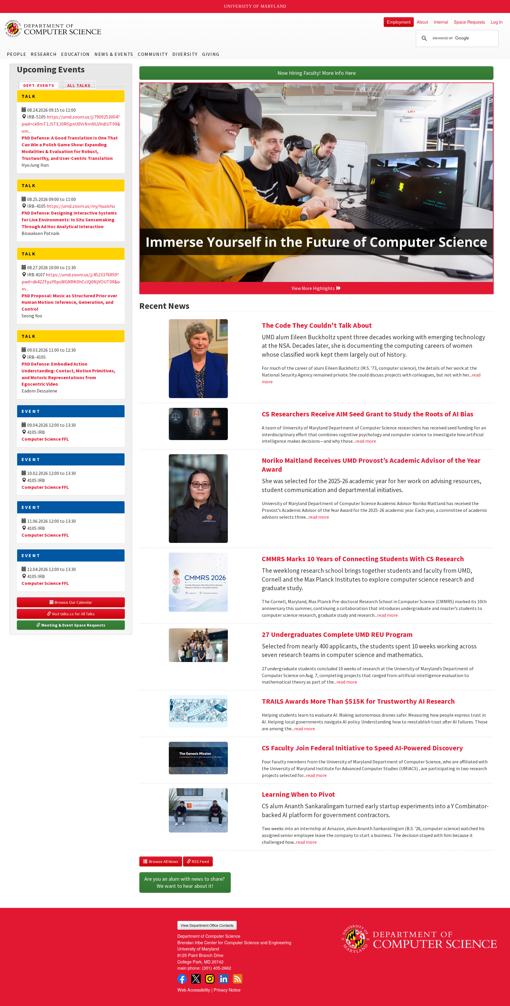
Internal (441, 22)
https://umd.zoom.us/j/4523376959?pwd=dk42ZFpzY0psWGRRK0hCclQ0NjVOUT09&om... (71, 282)
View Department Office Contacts (207, 925)
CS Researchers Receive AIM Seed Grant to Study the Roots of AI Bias (367, 413)
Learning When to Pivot (298, 794)
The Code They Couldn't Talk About (317, 325)
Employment (399, 22)
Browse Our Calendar (73, 602)
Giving (211, 54)
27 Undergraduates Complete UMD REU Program (337, 634)
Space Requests (469, 22)
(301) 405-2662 (216, 968)
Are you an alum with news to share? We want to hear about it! (185, 882)
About (422, 22)
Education (75, 54)
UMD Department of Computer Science (53, 28)
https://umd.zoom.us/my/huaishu (81, 206)
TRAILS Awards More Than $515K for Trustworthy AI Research (358, 701)
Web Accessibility (193, 989)
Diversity (185, 54)
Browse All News (162, 861)
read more (365, 441)
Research (44, 54)
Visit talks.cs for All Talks (73, 613)
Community (153, 54)
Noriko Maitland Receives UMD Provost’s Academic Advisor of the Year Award (371, 465)
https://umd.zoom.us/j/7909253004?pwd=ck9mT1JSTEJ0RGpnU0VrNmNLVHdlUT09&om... (71, 124)
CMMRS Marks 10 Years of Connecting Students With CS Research (363, 558)
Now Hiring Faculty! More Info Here (316, 72)
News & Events (113, 54)
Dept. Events (41, 85)
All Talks (79, 85)
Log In (497, 22)
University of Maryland (255, 6)
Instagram (210, 979)
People (17, 54)
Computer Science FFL (45, 439)
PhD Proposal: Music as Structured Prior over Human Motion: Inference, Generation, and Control (69, 302)
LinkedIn (223, 979)
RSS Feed (200, 861)
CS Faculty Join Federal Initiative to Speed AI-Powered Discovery (362, 747)
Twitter (196, 979)
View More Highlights (314, 288)
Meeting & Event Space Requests (72, 625)
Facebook (182, 979)
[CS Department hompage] (419, 937)
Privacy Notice (227, 989)
